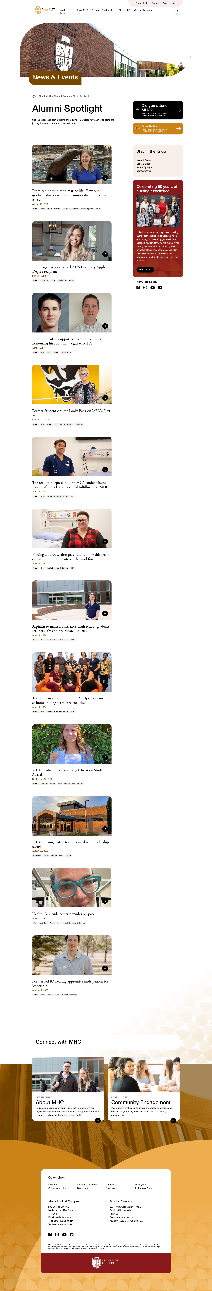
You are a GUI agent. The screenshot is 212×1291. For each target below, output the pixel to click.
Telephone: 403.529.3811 (60, 1221)
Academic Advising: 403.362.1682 (126, 1221)
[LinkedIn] (160, 288)
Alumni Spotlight (81, 96)
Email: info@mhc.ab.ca (59, 1218)
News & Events (62, 96)
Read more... (145, 270)
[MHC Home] (44, 10)
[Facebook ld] (138, 288)
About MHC (45, 96)
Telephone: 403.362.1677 (122, 1218)
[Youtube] (152, 288)
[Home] (34, 96)
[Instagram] (145, 288)
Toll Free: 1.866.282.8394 (60, 1225)
